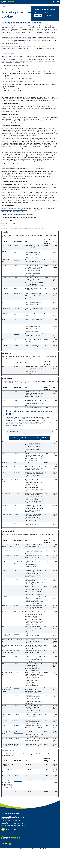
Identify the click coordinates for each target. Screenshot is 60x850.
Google (16, 345)
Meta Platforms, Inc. (18, 562)
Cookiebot (41, 229)
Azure (15, 265)
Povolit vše (14, 438)
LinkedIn (16, 251)
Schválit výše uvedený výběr (29, 438)
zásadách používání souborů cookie (15, 425)
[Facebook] (10, 844)
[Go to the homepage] (10, 838)
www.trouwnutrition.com (20, 210)
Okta (15, 314)
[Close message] (57, 8)
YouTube (16, 544)
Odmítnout (45, 438)
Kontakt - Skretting (16, 32)
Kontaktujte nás (11, 829)
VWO (15, 462)
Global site (50, 15)
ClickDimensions (18, 466)
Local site (38, 15)
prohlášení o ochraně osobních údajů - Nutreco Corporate (18, 48)
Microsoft (16, 325)
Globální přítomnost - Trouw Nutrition (33, 32)
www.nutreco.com (49, 208)
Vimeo (15, 253)
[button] (54, 2)
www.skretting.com (6, 210)
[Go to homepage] (7, 2)
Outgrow (16, 260)
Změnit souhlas (5, 225)
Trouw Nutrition (18, 245)
